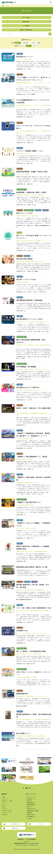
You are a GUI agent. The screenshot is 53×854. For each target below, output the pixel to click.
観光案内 (4, 794)
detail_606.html (26, 529)
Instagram (29, 788)
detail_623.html (26, 507)
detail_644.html (26, 263)
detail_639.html (26, 484)
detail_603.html (26, 719)
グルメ (4, 805)
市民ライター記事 (7, 810)
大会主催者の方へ (31, 816)
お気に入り (5, 814)
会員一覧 (29, 801)
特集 (4, 797)
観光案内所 (29, 812)
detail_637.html (26, 218)
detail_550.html (26, 552)
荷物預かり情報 (30, 814)
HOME (3, 6)
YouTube (26, 788)
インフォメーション (7, 812)
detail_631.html (26, 155)
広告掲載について (31, 799)
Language (29, 818)
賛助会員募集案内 (31, 805)
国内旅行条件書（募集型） (33, 810)
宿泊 (4, 806)
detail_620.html (26, 61)
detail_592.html (26, 84)
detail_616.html (26, 197)
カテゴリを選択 (26, 17)
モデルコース (6, 799)
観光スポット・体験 (7, 801)
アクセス (5, 808)
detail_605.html (26, 698)
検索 (49, 34)
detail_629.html (26, 635)
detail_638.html (26, 439)
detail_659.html (26, 371)
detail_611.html (26, 284)
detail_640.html (26, 323)
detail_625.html (26, 176)
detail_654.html (26, 415)
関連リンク (29, 806)
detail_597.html (26, 739)
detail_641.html (26, 461)
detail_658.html (26, 347)
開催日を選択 (26, 21)
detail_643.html (26, 108)
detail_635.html (26, 304)
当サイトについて (31, 794)
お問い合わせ (15, 828)
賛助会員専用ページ (31, 803)
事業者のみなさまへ (31, 808)
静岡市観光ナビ (8, 2)
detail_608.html (26, 656)
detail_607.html (26, 677)
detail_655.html (26, 590)
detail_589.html (26, 132)
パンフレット (40, 824)
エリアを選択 (26, 25)
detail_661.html (26, 613)
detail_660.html (26, 392)
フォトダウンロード (15, 824)
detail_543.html (26, 241)
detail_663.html (26, 571)
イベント (5, 803)
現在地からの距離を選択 (26, 30)
